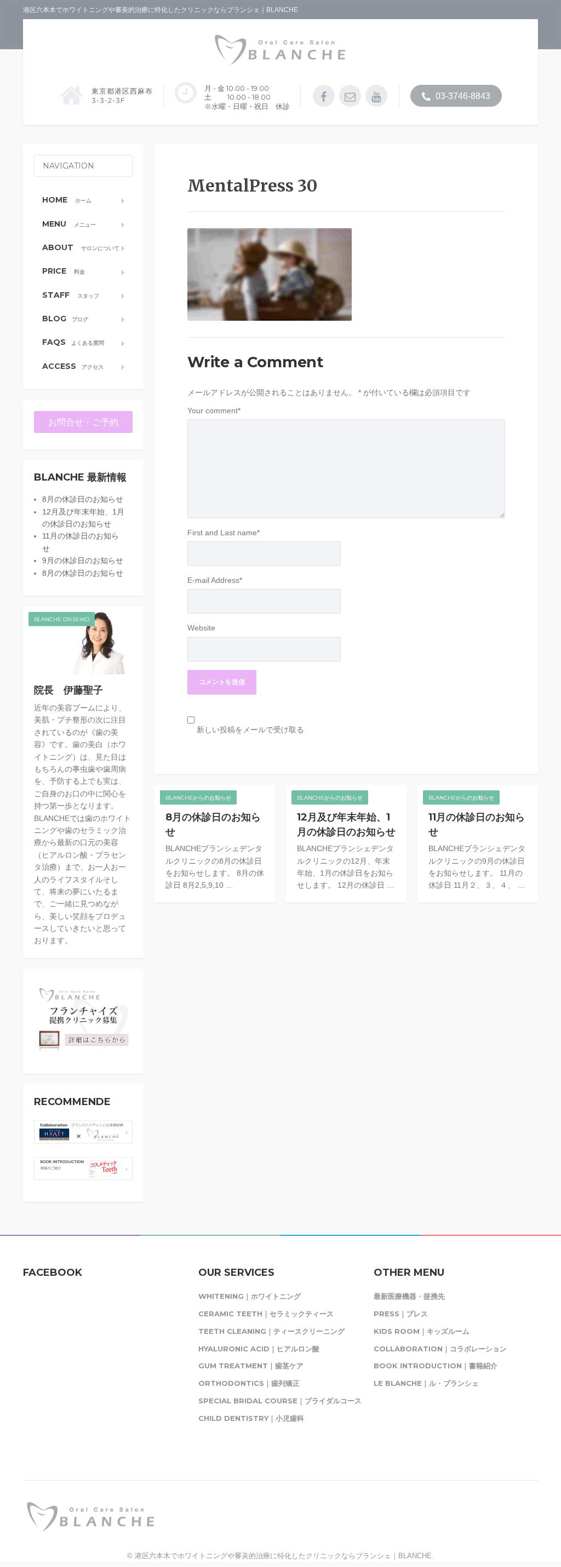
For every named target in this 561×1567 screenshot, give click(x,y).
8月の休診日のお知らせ (82, 499)
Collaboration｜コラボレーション (440, 1348)
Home (66, 200)
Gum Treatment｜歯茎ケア (251, 1365)
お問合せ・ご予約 (83, 422)
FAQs (73, 342)
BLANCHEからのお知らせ (198, 797)
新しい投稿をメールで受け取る (250, 729)
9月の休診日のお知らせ (82, 560)
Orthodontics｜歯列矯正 (249, 1383)
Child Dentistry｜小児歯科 (251, 1418)
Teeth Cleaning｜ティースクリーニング (271, 1331)
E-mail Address (214, 580)
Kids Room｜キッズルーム (422, 1331)
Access (73, 366)
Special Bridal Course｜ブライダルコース (280, 1400)
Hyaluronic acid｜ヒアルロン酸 (258, 1348)
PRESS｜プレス (401, 1313)
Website (201, 627)
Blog (65, 318)
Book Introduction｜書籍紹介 (435, 1365)
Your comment (214, 410)
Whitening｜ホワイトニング (249, 1296)
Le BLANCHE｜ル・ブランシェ (426, 1383)
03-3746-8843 (461, 96)
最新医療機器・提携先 (409, 1296)
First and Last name (223, 532)
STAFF (70, 295)
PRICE (63, 271)
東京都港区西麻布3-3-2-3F (122, 95)
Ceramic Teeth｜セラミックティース (266, 1313)
